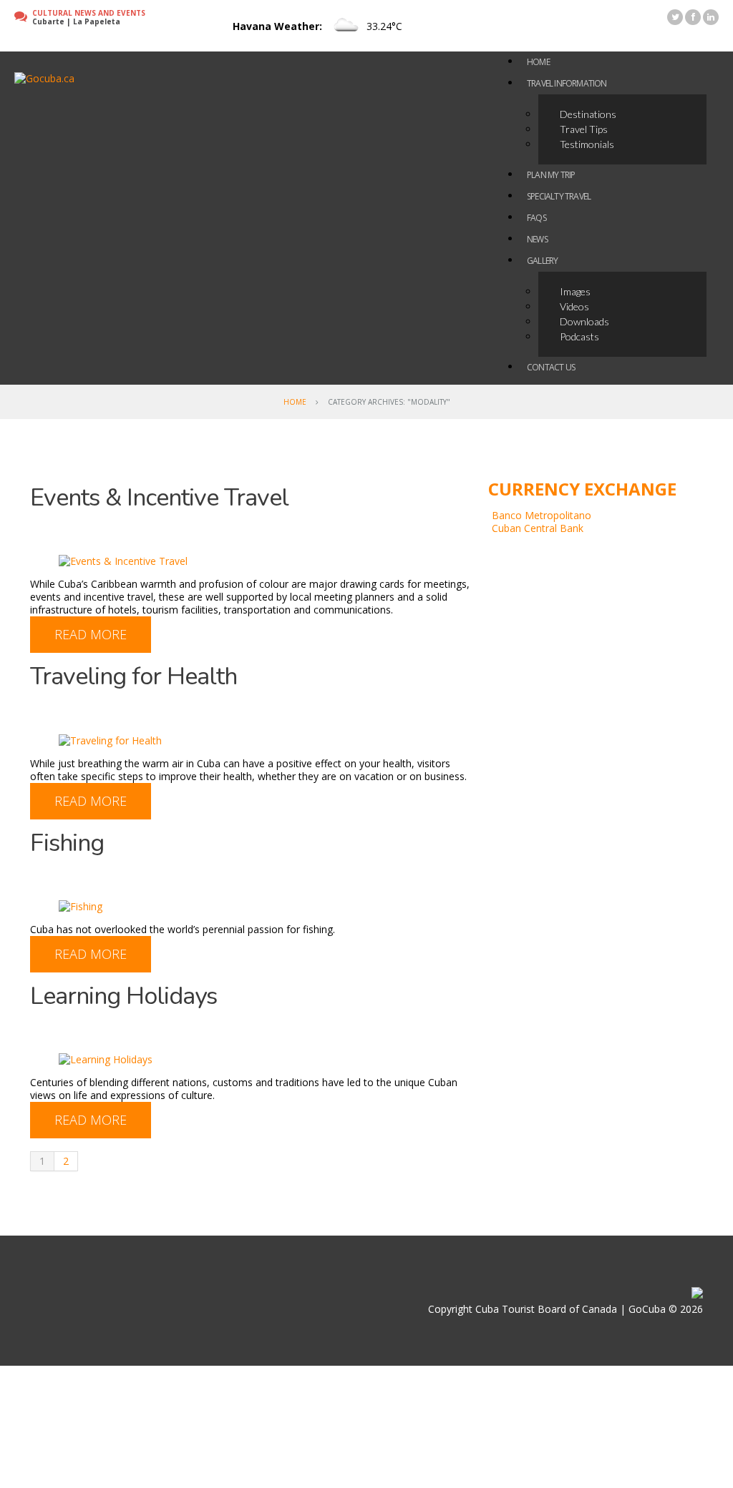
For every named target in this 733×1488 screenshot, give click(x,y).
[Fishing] (80, 905)
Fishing (67, 843)
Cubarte (48, 21)
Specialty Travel (559, 196)
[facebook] (693, 17)
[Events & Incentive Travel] (123, 560)
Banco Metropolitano (541, 515)
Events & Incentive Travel (159, 497)
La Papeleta (96, 21)
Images (575, 291)
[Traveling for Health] (110, 739)
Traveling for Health (133, 676)
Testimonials (587, 144)
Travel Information (567, 83)
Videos (574, 306)
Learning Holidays (123, 996)
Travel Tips (584, 129)
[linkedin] (711, 17)
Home (294, 402)
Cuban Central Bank (537, 528)
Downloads (584, 321)
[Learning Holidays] (105, 1058)
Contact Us (551, 367)
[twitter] (675, 17)
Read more (90, 634)
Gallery (542, 261)
